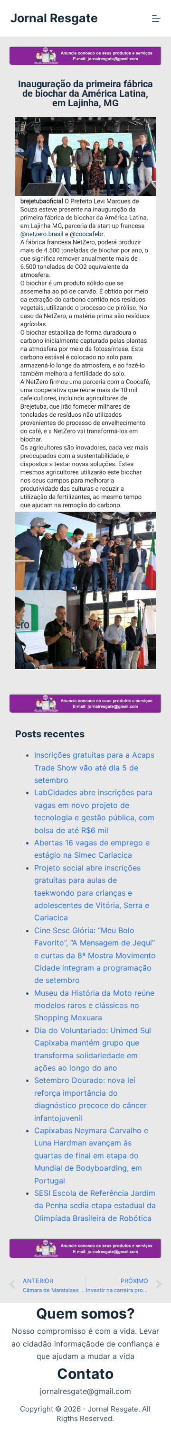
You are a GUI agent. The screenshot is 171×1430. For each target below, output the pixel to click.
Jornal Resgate (54, 18)
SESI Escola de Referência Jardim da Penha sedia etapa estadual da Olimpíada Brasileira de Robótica (95, 1205)
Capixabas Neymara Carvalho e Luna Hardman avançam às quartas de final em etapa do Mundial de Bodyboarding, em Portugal (91, 1155)
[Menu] (156, 18)
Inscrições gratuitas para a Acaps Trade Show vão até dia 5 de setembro (94, 767)
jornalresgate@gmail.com (85, 1391)
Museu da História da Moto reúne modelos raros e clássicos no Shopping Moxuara (94, 1005)
